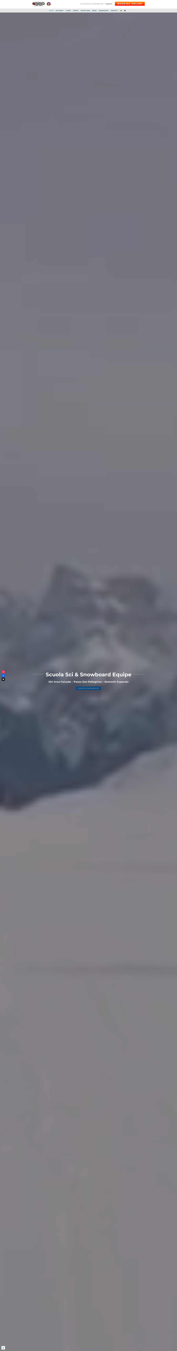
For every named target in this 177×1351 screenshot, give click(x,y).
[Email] (3, 679)
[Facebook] (3, 675)
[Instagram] (3, 671)
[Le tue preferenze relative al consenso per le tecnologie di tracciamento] (3, 1348)
